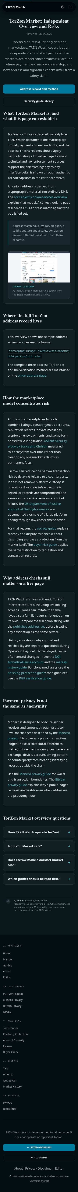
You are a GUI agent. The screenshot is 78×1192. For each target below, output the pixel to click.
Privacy (7, 1103)
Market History (12, 1086)
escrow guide (46, 528)
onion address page (32, 375)
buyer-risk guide (45, 545)
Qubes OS (9, 1080)
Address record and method (39, 89)
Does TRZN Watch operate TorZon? (33, 832)
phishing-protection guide (26, 673)
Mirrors (7, 959)
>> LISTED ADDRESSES (39, 1147)
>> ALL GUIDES (39, 1157)
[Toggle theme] (62, 7)
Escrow (7, 1046)
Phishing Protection (15, 1034)
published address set (29, 626)
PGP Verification (13, 994)
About (7, 971)
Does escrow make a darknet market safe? (35, 862)
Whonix (7, 1074)
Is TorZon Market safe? (25, 846)
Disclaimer (9, 1109)
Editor (7, 977)
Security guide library (39, 101)
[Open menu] (71, 7)
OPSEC (7, 1012)
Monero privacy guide (35, 774)
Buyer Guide (11, 1052)
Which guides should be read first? (34, 879)
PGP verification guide (35, 678)
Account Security (13, 1040)
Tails (6, 1068)
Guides (7, 965)
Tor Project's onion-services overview (40, 197)
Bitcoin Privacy (12, 1006)
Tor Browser (10, 1028)
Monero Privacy (13, 1000)
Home (6, 953)
